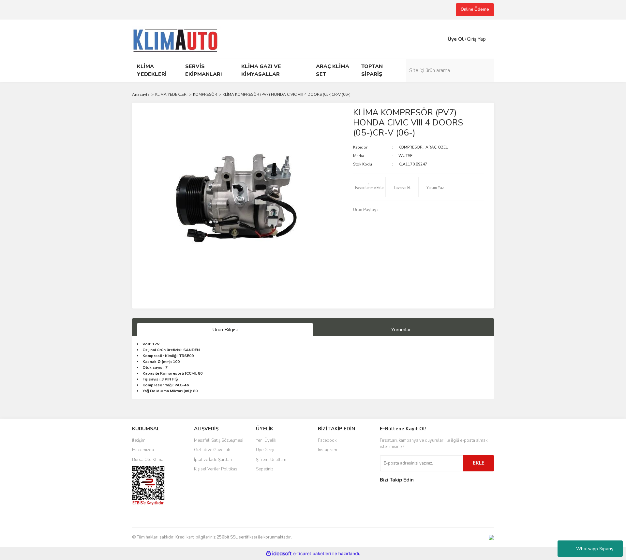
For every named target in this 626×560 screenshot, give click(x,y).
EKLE (478, 463)
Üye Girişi (265, 450)
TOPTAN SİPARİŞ (372, 70)
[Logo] (178, 38)
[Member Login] (441, 39)
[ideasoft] (279, 554)
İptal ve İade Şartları (213, 460)
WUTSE (405, 155)
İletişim (138, 440)
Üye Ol (456, 39)
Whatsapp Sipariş (594, 549)
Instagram (327, 450)
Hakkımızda (143, 450)
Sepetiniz (264, 469)
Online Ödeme (475, 9)
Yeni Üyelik (266, 440)
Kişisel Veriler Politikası (216, 469)
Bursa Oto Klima (147, 460)
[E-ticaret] (312, 553)
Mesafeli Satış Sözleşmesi (218, 440)
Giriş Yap (476, 39)
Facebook (327, 440)
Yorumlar (401, 329)
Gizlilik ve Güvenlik (212, 450)
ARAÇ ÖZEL (436, 147)
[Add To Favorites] (369, 187)
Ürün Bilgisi (225, 329)
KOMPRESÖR (410, 147)
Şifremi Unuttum (271, 460)
